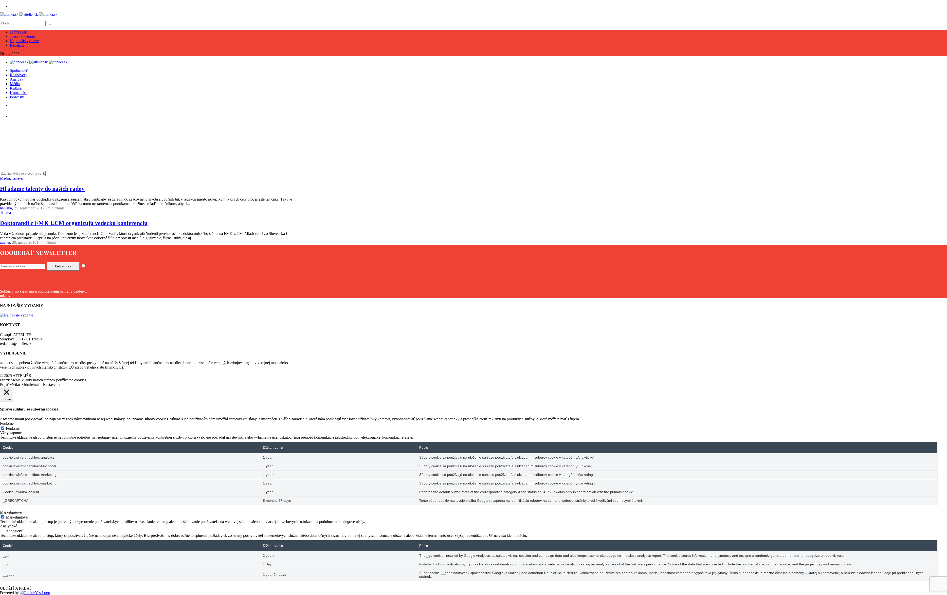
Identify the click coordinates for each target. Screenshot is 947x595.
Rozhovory (18, 75)
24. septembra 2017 (29, 208)
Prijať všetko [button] (10, 384)
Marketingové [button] (11, 512)
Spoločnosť (19, 70)
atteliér (5, 242)
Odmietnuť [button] (30, 384)
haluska (6, 208)
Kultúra (16, 88)
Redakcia (17, 45)
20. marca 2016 (24, 242)
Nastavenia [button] (51, 384)
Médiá (15, 84)
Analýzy (16, 79)
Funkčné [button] (7, 423)
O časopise (18, 32)
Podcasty (17, 97)
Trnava (17, 178)
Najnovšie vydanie (24, 41)
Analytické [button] (8, 526)
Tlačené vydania (23, 36)
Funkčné (12, 428)
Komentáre (18, 93)
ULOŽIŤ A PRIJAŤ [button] (16, 588)
